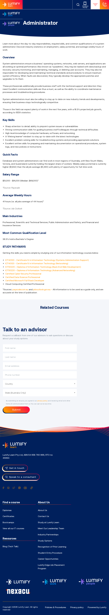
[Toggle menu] (95, 4)
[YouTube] (25, 487)
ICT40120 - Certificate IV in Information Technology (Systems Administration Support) (47, 260)
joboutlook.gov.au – (43, 289)
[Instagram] (19, 487)
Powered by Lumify (97, 607)
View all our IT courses (13, 528)
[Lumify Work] (11, 14)
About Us (42, 510)
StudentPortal (84, 6)
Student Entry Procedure (50, 553)
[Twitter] (14, 487)
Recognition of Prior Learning (52, 546)
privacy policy (42, 401)
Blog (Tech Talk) (10, 546)
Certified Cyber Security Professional (23, 273)
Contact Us (43, 516)
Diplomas (7, 510)
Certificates (8, 516)
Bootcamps (8, 522)
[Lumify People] (11, 24)
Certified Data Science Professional (22, 277)
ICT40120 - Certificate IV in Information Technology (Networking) (36, 263)
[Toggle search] (78, 4)
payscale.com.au (20, 289)
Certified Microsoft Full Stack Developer (24, 280)
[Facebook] (3, 487)
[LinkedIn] (8, 487)
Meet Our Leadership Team (51, 528)
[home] (15, 445)
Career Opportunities (48, 559)
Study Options (45, 540)
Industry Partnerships (48, 534)
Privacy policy (76, 607)
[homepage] (11, 4)
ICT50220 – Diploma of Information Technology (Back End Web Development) (43, 267)
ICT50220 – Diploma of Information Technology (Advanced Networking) (40, 270)
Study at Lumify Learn (48, 522)
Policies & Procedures (55, 607)
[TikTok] (31, 487)
